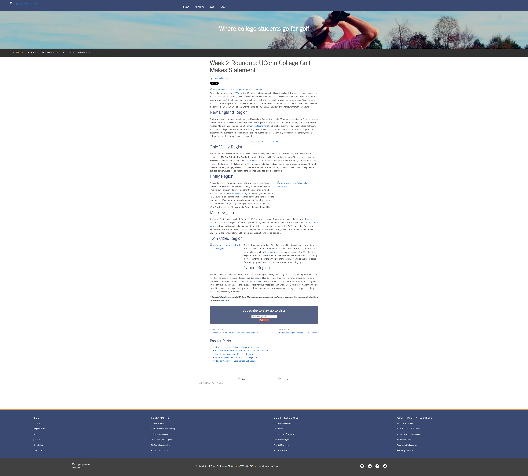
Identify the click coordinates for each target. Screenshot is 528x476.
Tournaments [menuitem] (160, 418)
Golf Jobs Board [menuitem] (39, 429)
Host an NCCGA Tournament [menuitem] (408, 429)
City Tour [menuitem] (199, 7)
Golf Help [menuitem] (32, 52)
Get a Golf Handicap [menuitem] (282, 450)
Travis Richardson (221, 78)
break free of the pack (251, 281)
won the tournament (258, 126)
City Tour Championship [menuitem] (160, 445)
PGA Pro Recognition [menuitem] (405, 423)
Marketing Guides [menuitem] (404, 440)
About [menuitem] (223, 7)
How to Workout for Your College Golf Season (236, 361)
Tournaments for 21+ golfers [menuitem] (162, 440)
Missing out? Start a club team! (264, 141)
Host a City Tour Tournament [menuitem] (408, 434)
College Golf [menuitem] (15, 52)
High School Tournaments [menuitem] (161, 450)
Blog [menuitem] (212, 7)
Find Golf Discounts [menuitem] (281, 445)
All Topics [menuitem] (68, 52)
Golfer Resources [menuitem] (286, 418)
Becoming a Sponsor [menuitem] (405, 450)
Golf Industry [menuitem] (50, 52)
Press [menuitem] (35, 434)
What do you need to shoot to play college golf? (236, 357)
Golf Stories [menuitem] (278, 429)
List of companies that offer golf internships (234, 354)
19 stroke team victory (254, 160)
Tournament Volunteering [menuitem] (407, 445)
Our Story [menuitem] (36, 423)
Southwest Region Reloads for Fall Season (298, 332)
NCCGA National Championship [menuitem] (163, 429)
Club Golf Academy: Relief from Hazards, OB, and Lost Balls (242, 350)
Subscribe (506, 73)
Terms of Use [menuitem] (38, 450)
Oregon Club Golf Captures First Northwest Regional (234, 332)
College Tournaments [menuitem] (159, 434)
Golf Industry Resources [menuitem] (414, 418)
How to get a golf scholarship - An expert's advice (237, 347)
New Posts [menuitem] (84, 52)
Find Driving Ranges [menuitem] (281, 440)
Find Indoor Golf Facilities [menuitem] (284, 434)
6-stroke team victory (237, 193)
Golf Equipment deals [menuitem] (282, 423)
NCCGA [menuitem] (186, 7)
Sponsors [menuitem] (36, 440)
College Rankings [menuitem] (157, 423)
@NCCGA (224, 300)
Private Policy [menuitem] (38, 445)
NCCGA (236, 93)
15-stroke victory (271, 252)
